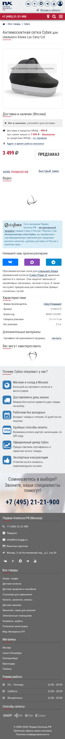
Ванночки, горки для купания (19, 610)
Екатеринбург (10, 658)
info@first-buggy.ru (17, 539)
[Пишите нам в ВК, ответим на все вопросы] (10, 262)
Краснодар (9, 663)
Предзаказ (48, 154)
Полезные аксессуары (15, 626)
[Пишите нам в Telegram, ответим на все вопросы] (54, 262)
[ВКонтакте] (28, 3)
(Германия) (53, 304)
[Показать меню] (60, 16)
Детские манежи (12, 605)
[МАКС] (41, 3)
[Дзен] (34, 3)
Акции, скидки (10, 578)
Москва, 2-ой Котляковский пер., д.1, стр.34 (31, 552)
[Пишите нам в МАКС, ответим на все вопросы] (32, 262)
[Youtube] (54, 3)
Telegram (12, 533)
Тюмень (7, 669)
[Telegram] (47, 3)
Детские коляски (12, 583)
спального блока (48, 271)
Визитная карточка (17, 546)
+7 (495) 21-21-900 (14, 16)
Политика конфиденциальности (32, 734)
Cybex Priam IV (38, 275)
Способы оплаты (14, 706)
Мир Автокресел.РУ (14, 631)
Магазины (9, 639)
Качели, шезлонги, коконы (17, 599)
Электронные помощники (17, 615)
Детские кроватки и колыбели (19, 589)
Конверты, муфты (13, 621)
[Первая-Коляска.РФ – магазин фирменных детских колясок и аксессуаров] (4, 24)
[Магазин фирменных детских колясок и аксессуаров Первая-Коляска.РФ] (7, 6)
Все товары (10, 570)
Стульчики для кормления (17, 594)
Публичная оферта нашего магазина (33, 730)
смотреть (57, 338)
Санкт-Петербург (12, 653)
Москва (7, 647)
